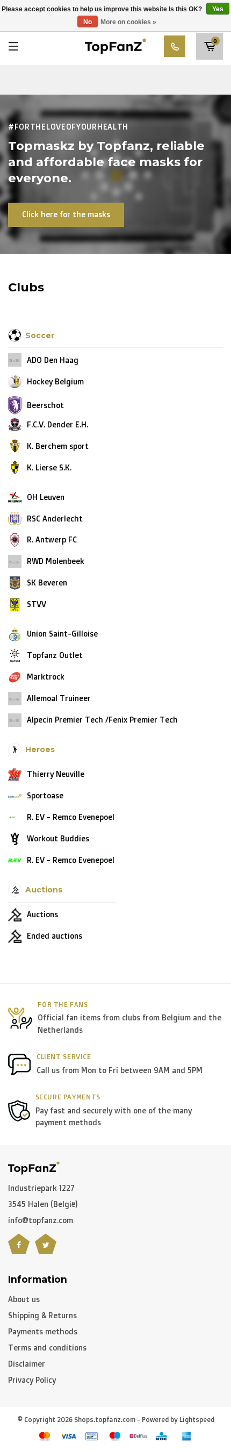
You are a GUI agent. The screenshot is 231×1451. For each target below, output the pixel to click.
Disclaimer (26, 1363)
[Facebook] (19, 1250)
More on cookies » (128, 22)
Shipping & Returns (42, 1315)
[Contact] (174, 46)
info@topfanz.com (40, 1220)
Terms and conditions (47, 1347)
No (87, 22)
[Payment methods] (44, 1436)
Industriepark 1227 (41, 1187)
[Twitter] (45, 1250)
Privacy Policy (32, 1379)
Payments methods (42, 1331)
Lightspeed (196, 1420)
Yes (217, 9)
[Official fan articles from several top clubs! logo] (116, 45)
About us (24, 1299)
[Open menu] (13, 46)
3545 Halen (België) (43, 1204)
